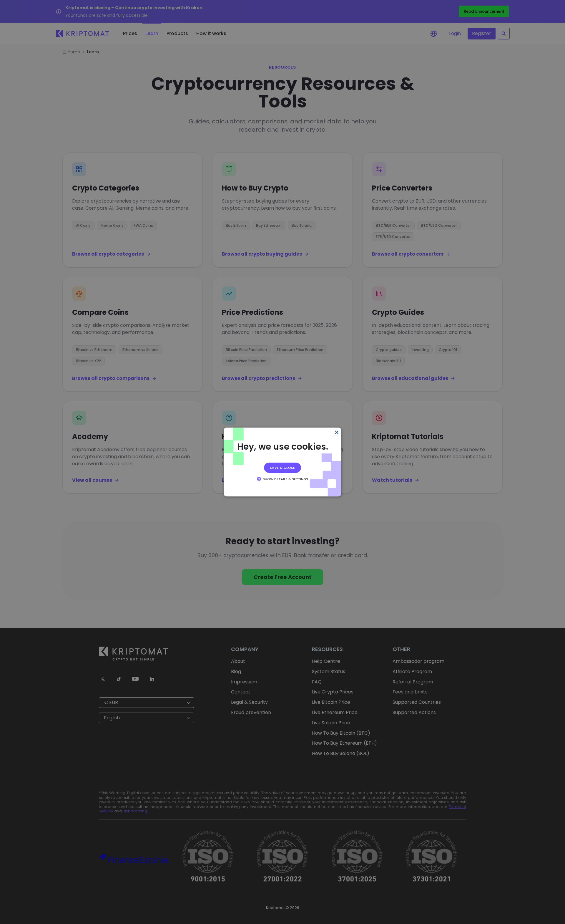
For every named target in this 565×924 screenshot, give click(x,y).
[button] (282, 479)
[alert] (282, 462)
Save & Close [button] (282, 467)
